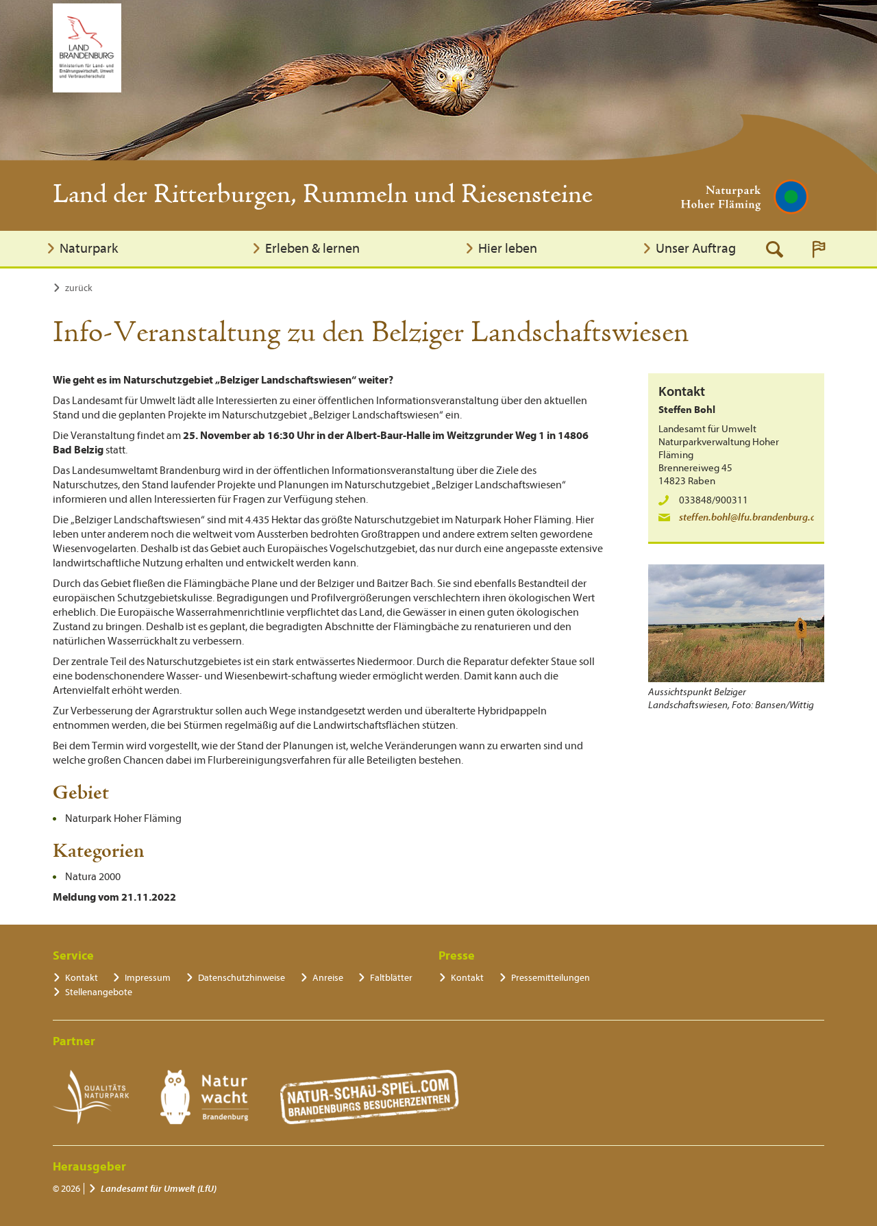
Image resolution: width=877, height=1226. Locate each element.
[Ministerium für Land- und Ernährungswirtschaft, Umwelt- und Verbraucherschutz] (87, 47)
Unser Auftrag (696, 248)
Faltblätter (391, 978)
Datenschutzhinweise (241, 978)
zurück (78, 288)
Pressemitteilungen (550, 978)
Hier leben (507, 248)
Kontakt (81, 978)
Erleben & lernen (312, 248)
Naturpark (89, 248)
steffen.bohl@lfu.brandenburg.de (750, 517)
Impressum (148, 978)
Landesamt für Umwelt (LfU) (159, 1188)
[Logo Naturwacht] (204, 1097)
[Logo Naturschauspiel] (369, 1097)
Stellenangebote (98, 992)
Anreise (327, 978)
